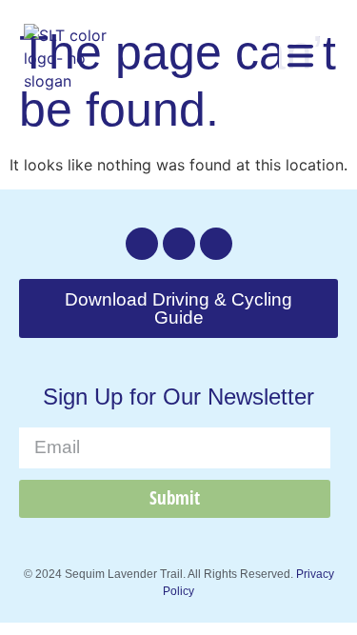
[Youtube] (216, 244)
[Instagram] (142, 244)
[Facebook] (179, 244)
